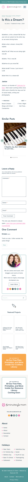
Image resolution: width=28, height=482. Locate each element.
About (5, 430)
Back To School (8, 457)
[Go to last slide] (2, 140)
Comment (6, 178)
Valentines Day (20, 449)
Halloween (6, 460)
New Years (6, 449)
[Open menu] (24, 7)
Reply (4, 245)
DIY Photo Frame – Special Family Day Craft (20, 348)
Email (5, 210)
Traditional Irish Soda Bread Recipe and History (7, 329)
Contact (5, 436)
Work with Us (20, 477)
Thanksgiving (20, 457)
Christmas (19, 460)
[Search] (23, 298)
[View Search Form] (3, 7)
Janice (8, 23)
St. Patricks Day (8, 452)
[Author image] (3, 23)
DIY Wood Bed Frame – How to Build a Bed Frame (20, 329)
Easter (18, 452)
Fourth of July (20, 455)
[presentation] (15, 134)
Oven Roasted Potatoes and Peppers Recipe (7, 348)
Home (5, 427)
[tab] (10, 157)
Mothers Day (7, 455)
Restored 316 (14, 473)
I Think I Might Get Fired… (21, 103)
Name (5, 202)
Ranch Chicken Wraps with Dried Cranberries (7, 104)
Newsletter (6, 433)
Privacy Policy (14, 480)
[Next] (25, 140)
